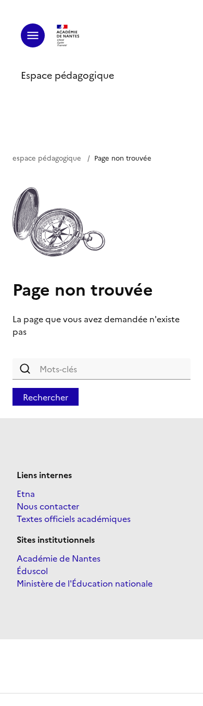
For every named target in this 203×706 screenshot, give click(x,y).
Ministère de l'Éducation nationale (85, 583)
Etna (26, 493)
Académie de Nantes (58, 558)
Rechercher (45, 397)
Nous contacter (48, 506)
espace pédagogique (46, 157)
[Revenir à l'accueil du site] (68, 35)
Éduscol (32, 570)
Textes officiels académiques (74, 518)
